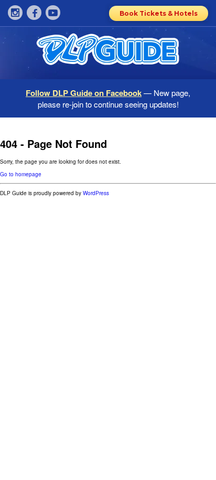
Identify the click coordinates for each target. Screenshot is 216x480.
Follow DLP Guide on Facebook (84, 93)
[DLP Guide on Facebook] (34, 12)
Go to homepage (20, 174)
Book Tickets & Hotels (159, 13)
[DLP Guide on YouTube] (53, 12)
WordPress (96, 193)
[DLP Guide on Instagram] (15, 12)
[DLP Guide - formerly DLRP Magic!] (108, 53)
